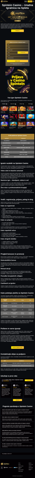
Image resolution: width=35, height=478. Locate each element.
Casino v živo (12, 103)
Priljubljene (4, 103)
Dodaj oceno (29, 380)
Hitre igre (21, 103)
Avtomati (29, 103)
